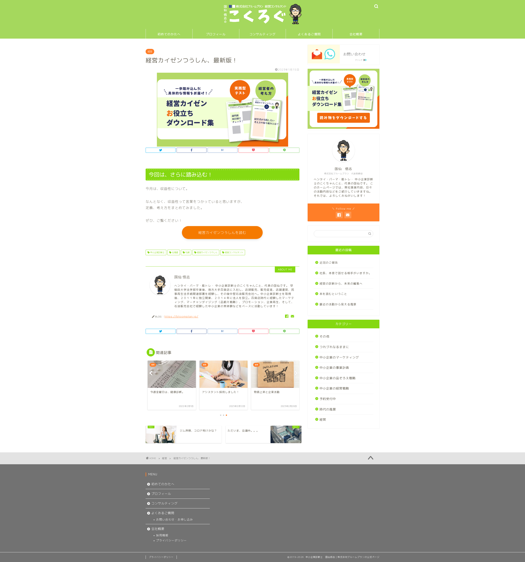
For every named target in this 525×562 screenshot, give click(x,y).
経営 (150, 51)
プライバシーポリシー (171, 540)
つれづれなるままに (334, 347)
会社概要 (356, 34)
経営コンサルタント (233, 252)
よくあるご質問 (309, 34)
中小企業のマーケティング (339, 357)
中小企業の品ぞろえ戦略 (338, 378)
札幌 (187, 252)
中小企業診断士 (157, 252)
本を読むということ (333, 294)
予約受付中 (328, 399)
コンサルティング (262, 34)
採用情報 (162, 535)
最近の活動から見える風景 (338, 304)
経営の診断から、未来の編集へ (341, 283)
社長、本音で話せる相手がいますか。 (346, 273)
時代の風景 (328, 409)
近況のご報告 (329, 262)
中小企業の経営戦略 (334, 388)
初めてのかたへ (169, 34)
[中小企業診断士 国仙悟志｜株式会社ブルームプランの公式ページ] (262, 24)
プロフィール (216, 34)
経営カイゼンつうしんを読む (222, 232)
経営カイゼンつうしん (206, 252)
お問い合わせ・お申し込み (174, 519)
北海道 (174, 252)
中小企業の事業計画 (334, 367)
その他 (324, 336)
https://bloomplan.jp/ (181, 316)
